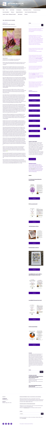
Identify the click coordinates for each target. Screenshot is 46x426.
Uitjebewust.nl (16, 4)
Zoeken (30, 23)
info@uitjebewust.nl (26, 407)
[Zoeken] (42, 25)
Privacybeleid (24, 418)
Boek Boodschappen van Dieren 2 (34, 247)
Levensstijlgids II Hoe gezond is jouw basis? (35, 300)
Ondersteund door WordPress (28, 423)
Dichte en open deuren (9, 24)
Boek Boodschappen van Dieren (34, 226)
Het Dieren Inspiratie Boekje (33, 326)
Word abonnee (20, 14)
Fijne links (25, 14)
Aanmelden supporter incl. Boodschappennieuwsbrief (27, 403)
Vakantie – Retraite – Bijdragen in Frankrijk (9, 14)
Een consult (33, 168)
